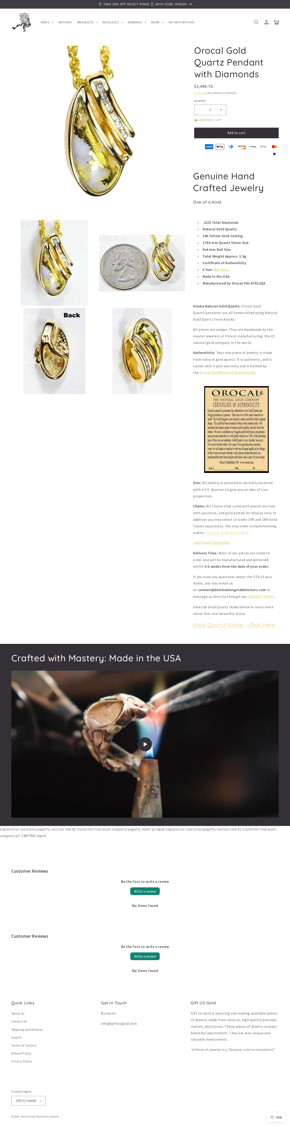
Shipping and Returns (27, 1029)
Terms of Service (24, 1045)
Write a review (145, 891)
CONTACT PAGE (260, 596)
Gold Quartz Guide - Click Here (234, 624)
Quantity (199, 101)
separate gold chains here (226, 532)
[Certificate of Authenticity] (236, 472)
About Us (18, 1013)
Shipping (199, 93)
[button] (47, 22)
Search (16, 1037)
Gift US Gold (28, 1116)
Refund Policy (21, 1053)
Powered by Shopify (47, 1116)
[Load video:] (145, 744)
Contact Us (19, 1021)
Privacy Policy (21, 1061)
